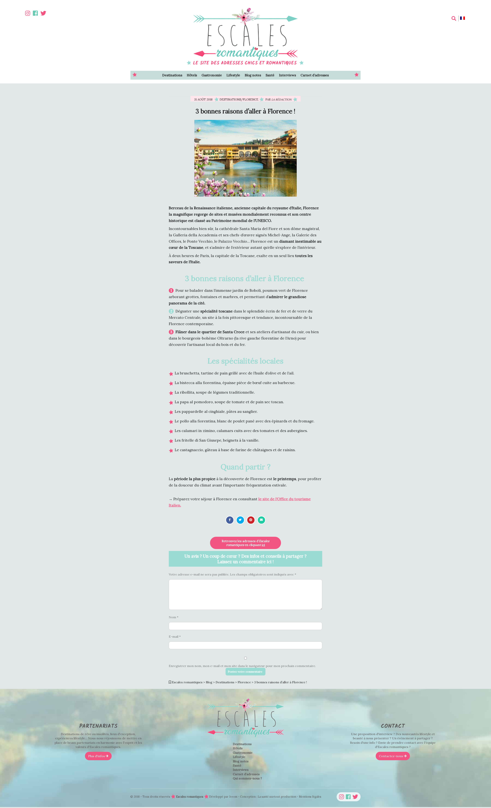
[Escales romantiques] (245, 740)
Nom (173, 617)
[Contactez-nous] (261, 520)
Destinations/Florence (239, 99)
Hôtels (192, 75)
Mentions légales (310, 796)
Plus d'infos (97, 756)
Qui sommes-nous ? (247, 778)
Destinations (172, 75)
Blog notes (253, 75)
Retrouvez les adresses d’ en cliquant (245, 543)
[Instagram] (27, 13)
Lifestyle (233, 75)
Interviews (287, 75)
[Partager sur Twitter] (240, 520)
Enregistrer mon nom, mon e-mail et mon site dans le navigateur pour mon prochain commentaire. (242, 666)
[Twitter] (43, 13)
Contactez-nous (391, 756)
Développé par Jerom (223, 796)
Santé (270, 75)
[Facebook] (35, 13)
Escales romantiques (189, 796)
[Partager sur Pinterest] (250, 520)
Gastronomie (212, 75)
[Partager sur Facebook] (230, 520)
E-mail (175, 636)
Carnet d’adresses (315, 75)
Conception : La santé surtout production (268, 796)
